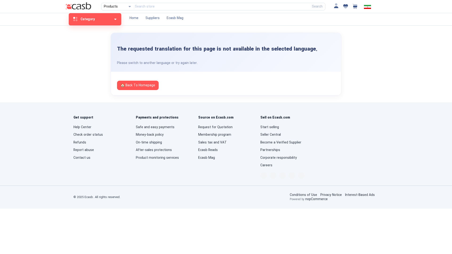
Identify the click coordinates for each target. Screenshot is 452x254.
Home (133, 18)
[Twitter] (282, 175)
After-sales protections (154, 150)
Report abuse (83, 150)
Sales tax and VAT (212, 142)
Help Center (82, 127)
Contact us (81, 157)
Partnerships (270, 150)
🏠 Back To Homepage (138, 85)
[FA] (367, 8)
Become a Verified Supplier (280, 142)
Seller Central (270, 134)
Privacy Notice (331, 195)
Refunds (79, 142)
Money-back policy (150, 134)
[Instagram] (292, 175)
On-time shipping (149, 142)
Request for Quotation (215, 127)
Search (317, 6)
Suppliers (152, 18)
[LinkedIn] (273, 175)
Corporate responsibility (278, 157)
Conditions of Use (303, 195)
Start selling (269, 127)
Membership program (214, 134)
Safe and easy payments (155, 127)
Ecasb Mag (175, 18)
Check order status (88, 134)
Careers (266, 165)
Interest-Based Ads (360, 195)
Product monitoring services (157, 157)
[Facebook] (263, 175)
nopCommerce (316, 199)
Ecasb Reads (208, 150)
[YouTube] (301, 175)
